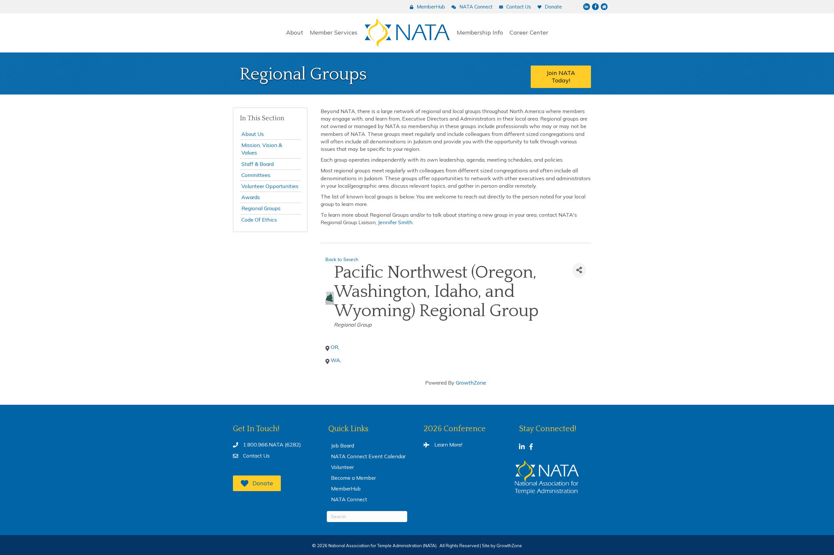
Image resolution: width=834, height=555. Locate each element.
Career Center (529, 32)
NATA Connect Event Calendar (368, 456)
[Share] (579, 270)
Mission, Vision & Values (261, 149)
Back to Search (341, 259)
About (294, 32)
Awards (250, 197)
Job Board (342, 445)
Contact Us (256, 455)
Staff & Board (257, 164)
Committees (255, 175)
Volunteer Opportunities (269, 186)
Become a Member (353, 478)
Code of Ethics (259, 219)
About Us (252, 134)
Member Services (333, 32)
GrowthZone (471, 382)
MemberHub (346, 488)
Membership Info (480, 32)
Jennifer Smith (395, 222)
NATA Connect (349, 499)
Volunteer (342, 467)
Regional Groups (260, 208)
